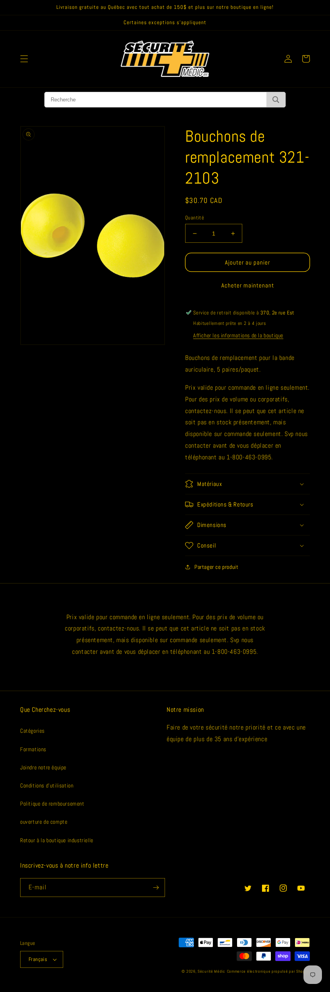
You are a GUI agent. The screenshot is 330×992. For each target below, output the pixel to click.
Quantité (194, 217)
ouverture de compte (43, 821)
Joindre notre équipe (43, 767)
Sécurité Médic (211, 971)
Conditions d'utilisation (46, 785)
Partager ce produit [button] (216, 566)
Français (38, 959)
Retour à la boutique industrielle (56, 840)
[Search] (275, 99)
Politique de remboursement (52, 803)
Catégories (32, 730)
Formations (33, 749)
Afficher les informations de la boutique (238, 335)
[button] (24, 59)
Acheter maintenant (247, 285)
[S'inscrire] (156, 887)
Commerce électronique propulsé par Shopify (268, 971)
